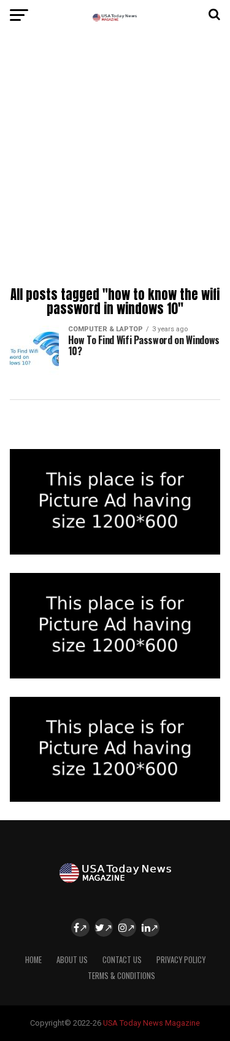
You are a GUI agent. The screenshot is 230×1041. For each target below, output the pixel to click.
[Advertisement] (115, 161)
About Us (72, 960)
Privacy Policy (180, 960)
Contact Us (122, 960)
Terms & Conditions (121, 975)
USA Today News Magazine (151, 1023)
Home (33, 960)
